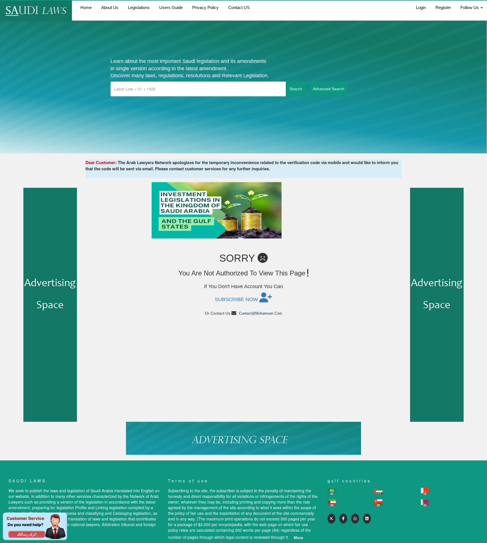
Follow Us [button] (470, 7)
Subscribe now (237, 299)
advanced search (328, 89)
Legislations (139, 7)
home (86, 7)
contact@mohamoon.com (260, 313)
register (443, 7)
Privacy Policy (205, 7)
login (421, 7)
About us (109, 7)
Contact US (239, 7)
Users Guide (171, 7)
